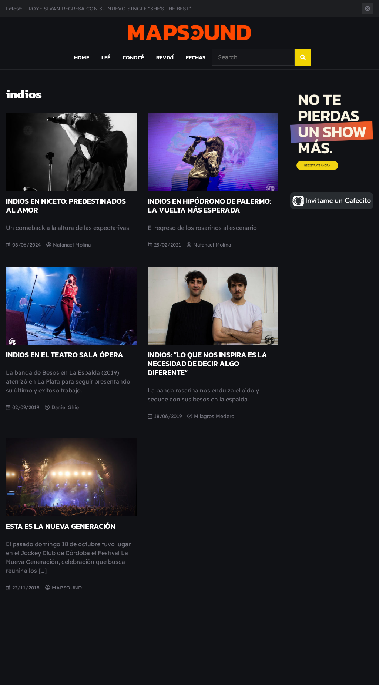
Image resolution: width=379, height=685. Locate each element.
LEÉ (105, 57)
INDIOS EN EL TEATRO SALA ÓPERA (64, 354)
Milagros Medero (214, 416)
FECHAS (195, 57)
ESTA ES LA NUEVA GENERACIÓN (60, 526)
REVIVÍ (165, 57)
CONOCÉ (133, 57)
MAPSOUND (67, 587)
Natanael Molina (72, 244)
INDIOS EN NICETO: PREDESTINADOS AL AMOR (66, 205)
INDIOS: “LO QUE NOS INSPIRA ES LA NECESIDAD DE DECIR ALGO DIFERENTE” (207, 363)
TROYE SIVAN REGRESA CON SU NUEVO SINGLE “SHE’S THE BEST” (108, 8)
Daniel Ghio (65, 407)
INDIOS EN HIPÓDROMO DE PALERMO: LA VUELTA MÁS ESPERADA (209, 205)
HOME (81, 57)
